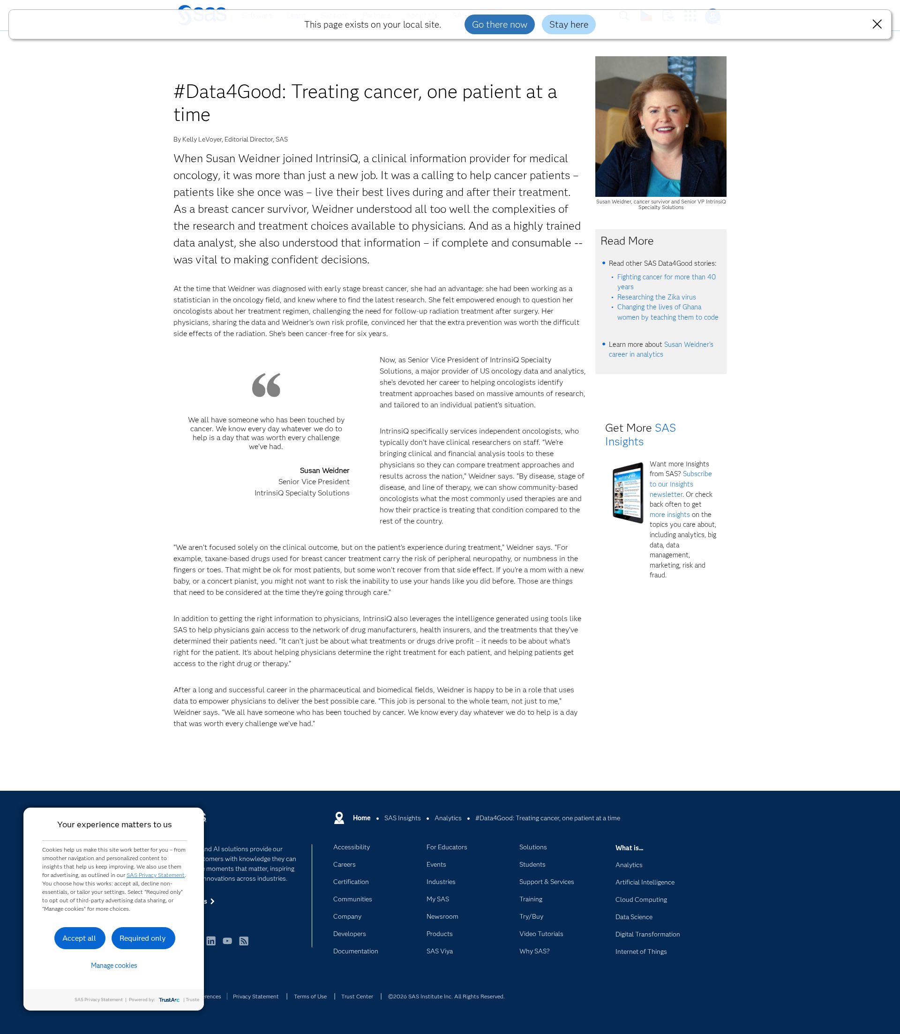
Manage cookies (114, 965)
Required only (143, 938)
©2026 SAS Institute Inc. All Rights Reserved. (446, 996)
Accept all (79, 938)
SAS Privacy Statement (156, 874)
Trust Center (357, 996)
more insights (670, 514)
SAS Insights (640, 434)
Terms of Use (310, 996)
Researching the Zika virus (656, 297)
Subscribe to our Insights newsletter (681, 484)
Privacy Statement (256, 996)
